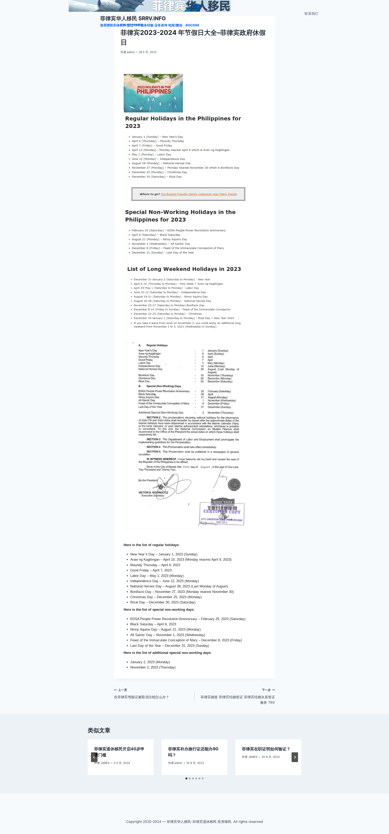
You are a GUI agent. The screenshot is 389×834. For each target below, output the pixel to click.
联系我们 (311, 14)
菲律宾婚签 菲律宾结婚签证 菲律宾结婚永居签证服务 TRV (238, 696)
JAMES (105, 762)
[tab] (186, 778)
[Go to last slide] (94, 757)
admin (131, 52)
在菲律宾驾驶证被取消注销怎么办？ (141, 693)
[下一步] (295, 757)
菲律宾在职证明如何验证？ (266, 748)
